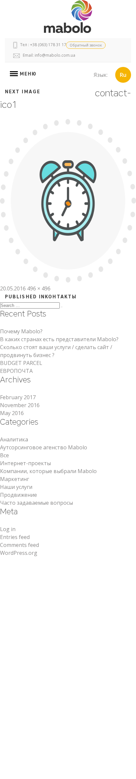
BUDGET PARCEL (21, 363)
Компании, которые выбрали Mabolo (48, 471)
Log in (8, 529)
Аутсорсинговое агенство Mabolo (43, 447)
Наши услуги (16, 487)
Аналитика (14, 439)
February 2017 (18, 397)
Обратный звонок (86, 45)
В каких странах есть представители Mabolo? (59, 339)
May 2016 (12, 413)
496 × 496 (39, 288)
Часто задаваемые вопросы (36, 502)
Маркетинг (14, 479)
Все (4, 455)
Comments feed (19, 545)
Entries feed (15, 537)
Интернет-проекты (25, 463)
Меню (27, 74)
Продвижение (18, 494)
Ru (123, 74)
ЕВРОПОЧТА (16, 371)
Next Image (22, 92)
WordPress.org (18, 552)
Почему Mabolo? (21, 331)
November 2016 (20, 405)
